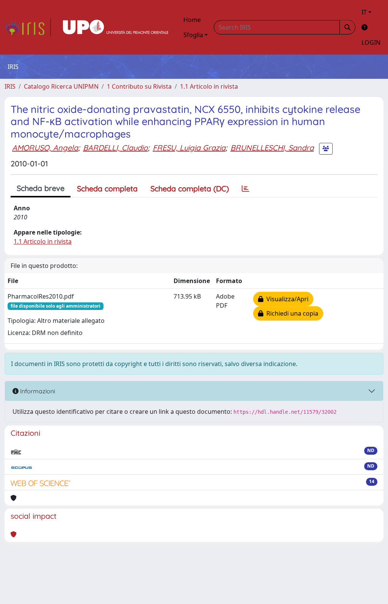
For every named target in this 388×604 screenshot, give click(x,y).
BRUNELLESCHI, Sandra (272, 147)
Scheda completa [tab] (107, 188)
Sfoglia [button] (193, 35)
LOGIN (370, 42)
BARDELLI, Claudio (115, 147)
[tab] (245, 189)
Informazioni (37, 391)
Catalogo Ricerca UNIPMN (61, 86)
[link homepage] (28, 27)
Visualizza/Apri (285, 299)
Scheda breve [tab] (40, 188)
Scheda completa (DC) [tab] (189, 188)
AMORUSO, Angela (45, 147)
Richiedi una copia (290, 313)
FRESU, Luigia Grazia (189, 147)
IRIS (10, 86)
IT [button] (364, 12)
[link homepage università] (115, 27)
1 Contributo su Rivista (139, 86)
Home (192, 20)
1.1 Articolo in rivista (209, 86)
